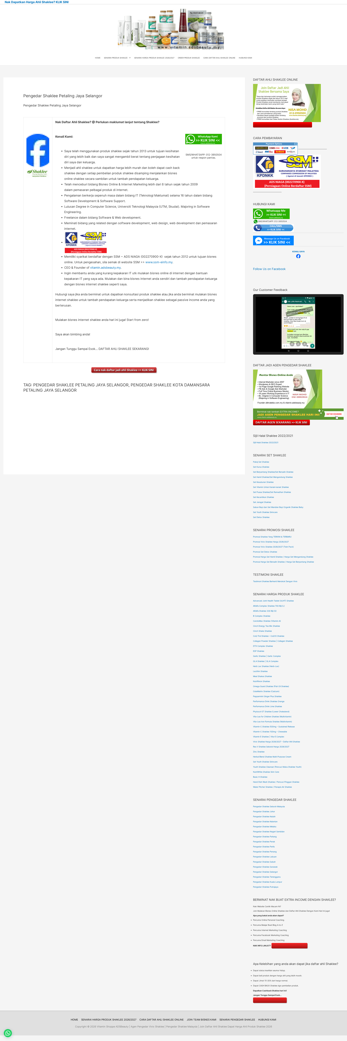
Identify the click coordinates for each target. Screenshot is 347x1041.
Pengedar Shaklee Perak (264, 841)
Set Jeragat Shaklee (262, 502)
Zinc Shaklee (258, 752)
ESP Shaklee (258, 651)
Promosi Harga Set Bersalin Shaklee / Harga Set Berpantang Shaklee (283, 562)
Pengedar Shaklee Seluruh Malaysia (269, 806)
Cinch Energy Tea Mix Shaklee (266, 626)
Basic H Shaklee (260, 777)
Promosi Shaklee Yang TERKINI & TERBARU (272, 537)
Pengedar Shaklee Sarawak (265, 867)
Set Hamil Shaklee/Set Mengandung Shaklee (273, 477)
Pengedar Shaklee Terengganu (267, 877)
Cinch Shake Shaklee (262, 631)
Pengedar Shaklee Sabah (264, 862)
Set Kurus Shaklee (261, 467)
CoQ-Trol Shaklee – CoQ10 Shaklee (268, 636)
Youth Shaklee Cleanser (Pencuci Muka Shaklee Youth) (277, 767)
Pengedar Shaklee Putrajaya (265, 887)
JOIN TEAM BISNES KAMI (201, 1019)
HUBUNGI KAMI (267, 1019)
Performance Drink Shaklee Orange (268, 701)
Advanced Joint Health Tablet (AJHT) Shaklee (273, 601)
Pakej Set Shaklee (261, 462)
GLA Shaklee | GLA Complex (265, 661)
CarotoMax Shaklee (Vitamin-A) (267, 621)
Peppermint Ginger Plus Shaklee (267, 696)
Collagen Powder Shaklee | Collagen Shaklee (273, 641)
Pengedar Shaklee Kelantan (265, 821)
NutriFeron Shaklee (261, 681)
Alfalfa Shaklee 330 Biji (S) (265, 611)
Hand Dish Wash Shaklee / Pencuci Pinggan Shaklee (276, 782)
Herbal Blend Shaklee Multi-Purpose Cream (272, 757)
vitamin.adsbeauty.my (105, 267)
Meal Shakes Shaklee (262, 676)
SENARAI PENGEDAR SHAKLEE (237, 1019)
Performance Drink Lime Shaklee (267, 706)
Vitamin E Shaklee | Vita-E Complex (268, 736)
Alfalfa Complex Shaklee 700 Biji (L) (269, 606)
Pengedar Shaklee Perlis (264, 846)
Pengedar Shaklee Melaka (264, 826)
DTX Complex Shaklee (263, 646)
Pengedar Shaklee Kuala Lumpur (267, 882)
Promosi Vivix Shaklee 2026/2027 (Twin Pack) (273, 547)
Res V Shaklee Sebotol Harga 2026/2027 (271, 746)
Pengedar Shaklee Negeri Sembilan (269, 831)
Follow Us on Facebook (269, 269)
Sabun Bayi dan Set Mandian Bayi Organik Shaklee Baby (278, 507)
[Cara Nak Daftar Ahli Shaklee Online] (124, 370)
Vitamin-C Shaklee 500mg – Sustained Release (274, 726)
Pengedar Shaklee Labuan (265, 856)
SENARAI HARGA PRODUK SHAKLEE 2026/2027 (108, 1019)
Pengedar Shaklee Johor (264, 811)
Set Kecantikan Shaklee (263, 497)
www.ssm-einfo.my (158, 262)
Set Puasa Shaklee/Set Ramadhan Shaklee (272, 492)
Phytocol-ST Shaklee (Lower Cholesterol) (271, 711)
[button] (292, 343)
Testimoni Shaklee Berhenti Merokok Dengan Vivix (275, 581)
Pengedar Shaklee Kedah (264, 816)
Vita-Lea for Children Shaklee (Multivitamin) (272, 716)
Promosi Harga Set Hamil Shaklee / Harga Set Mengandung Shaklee (283, 557)
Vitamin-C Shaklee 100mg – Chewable (270, 731)
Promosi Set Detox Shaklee (265, 552)
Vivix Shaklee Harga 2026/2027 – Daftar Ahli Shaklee (276, 741)
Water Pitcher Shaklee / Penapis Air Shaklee (272, 787)
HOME (74, 1019)
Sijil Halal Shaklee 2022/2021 (265, 442)
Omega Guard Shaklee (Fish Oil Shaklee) (271, 686)
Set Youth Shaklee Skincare (265, 512)
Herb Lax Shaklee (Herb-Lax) (266, 666)
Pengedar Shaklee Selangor (265, 872)
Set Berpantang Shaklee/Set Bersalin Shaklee (273, 472)
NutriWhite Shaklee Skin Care (266, 772)
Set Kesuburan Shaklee (263, 482)
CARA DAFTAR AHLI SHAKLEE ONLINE (161, 1019)
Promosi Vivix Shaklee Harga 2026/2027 (271, 542)
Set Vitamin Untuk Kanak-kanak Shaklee (271, 487)
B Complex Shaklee (261, 616)
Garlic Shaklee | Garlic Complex (267, 656)
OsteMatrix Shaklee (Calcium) (266, 691)
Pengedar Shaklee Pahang (265, 836)
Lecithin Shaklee (260, 671)
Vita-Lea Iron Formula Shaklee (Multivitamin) (272, 721)
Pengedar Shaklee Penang (265, 851)
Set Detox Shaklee (261, 517)
